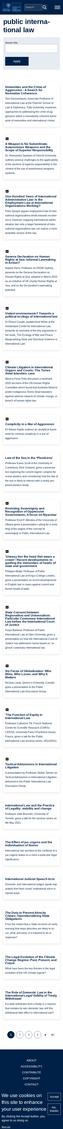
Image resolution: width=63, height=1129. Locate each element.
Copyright (31, 1078)
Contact (31, 1084)
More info (6, 1127)
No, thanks (54, 1109)
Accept (54, 1096)
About (31, 1060)
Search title (11, 42)
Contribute (31, 1072)
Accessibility (31, 1066)
